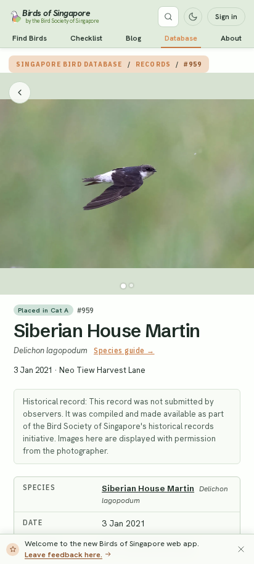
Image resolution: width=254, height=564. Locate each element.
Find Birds (29, 38)
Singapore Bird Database (69, 64)
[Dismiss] (241, 549)
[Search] (168, 16)
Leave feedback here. (63, 554)
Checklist (86, 38)
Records (153, 64)
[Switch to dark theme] (193, 16)
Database (181, 38)
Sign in (226, 16)
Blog (133, 38)
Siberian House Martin (107, 330)
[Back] (20, 92)
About (231, 38)
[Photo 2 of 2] (131, 285)
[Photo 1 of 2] (123, 286)
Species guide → (124, 350)
